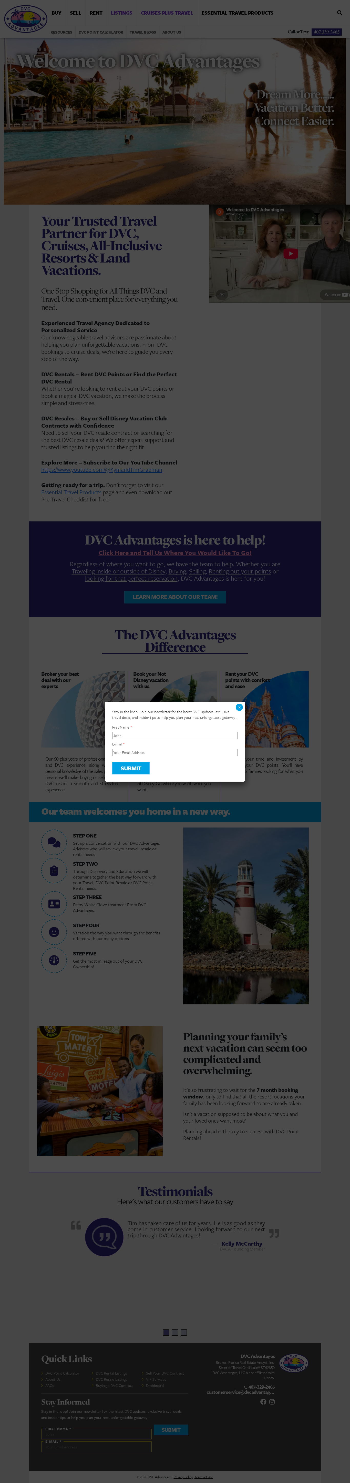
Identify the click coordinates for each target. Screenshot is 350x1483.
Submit (131, 768)
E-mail (118, 744)
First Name (122, 727)
